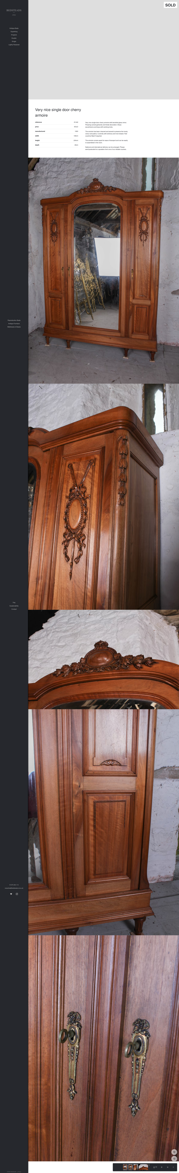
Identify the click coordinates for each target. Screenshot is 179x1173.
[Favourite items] (11, 894)
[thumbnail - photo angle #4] (142, 1167)
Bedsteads (14, 12)
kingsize (14, 35)
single (14, 41)
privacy (19, 1172)
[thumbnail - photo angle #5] (147, 1167)
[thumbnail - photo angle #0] (116, 1167)
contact (14, 609)
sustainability (14, 606)
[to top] (173, 1167)
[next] (167, 1167)
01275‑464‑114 (14, 885)
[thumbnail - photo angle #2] (126, 1167)
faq (14, 602)
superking (14, 31)
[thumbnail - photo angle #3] (134, 1167)
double (14, 38)
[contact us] (174, 1152)
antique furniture (14, 323)
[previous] (162, 1167)
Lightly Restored (14, 45)
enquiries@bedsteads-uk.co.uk (14, 888)
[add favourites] (174, 1159)
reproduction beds (14, 320)
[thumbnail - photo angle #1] (121, 1167)
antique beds (14, 28)
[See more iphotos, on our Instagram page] (17, 894)
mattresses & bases (14, 327)
